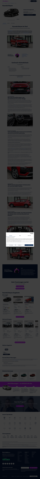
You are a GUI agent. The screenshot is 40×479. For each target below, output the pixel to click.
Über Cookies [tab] (29, 235)
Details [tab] (20, 235)
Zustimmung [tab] (10, 235)
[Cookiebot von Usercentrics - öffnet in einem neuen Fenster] (30, 233)
